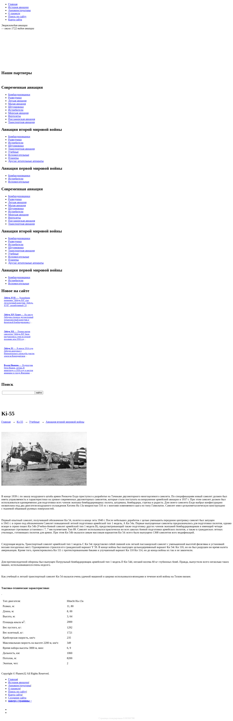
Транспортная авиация (21, 122)
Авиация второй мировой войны (65, 421)
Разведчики (15, 97)
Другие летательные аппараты (26, 161)
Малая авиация (17, 103)
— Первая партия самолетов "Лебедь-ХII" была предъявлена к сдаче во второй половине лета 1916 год (17, 335)
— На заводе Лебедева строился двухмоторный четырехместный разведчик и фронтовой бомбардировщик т (18, 318)
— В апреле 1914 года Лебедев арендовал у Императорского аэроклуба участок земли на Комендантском (19, 352)
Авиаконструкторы (19, 10)
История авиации (18, 7)
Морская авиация (18, 113)
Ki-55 (20, 421)
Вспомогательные (18, 154)
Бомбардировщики (19, 94)
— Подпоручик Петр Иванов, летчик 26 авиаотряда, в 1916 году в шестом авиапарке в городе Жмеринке (18, 369)
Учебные (13, 151)
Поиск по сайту (17, 16)
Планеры (13, 158)
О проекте (14, 13)
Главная (12, 4)
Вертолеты (14, 116)
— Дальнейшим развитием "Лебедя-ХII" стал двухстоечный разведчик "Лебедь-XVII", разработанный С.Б (18, 302)
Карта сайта (15, 19)
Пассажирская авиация (21, 119)
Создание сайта (17, 697)
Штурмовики (16, 106)
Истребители (15, 109)
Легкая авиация (17, 100)
